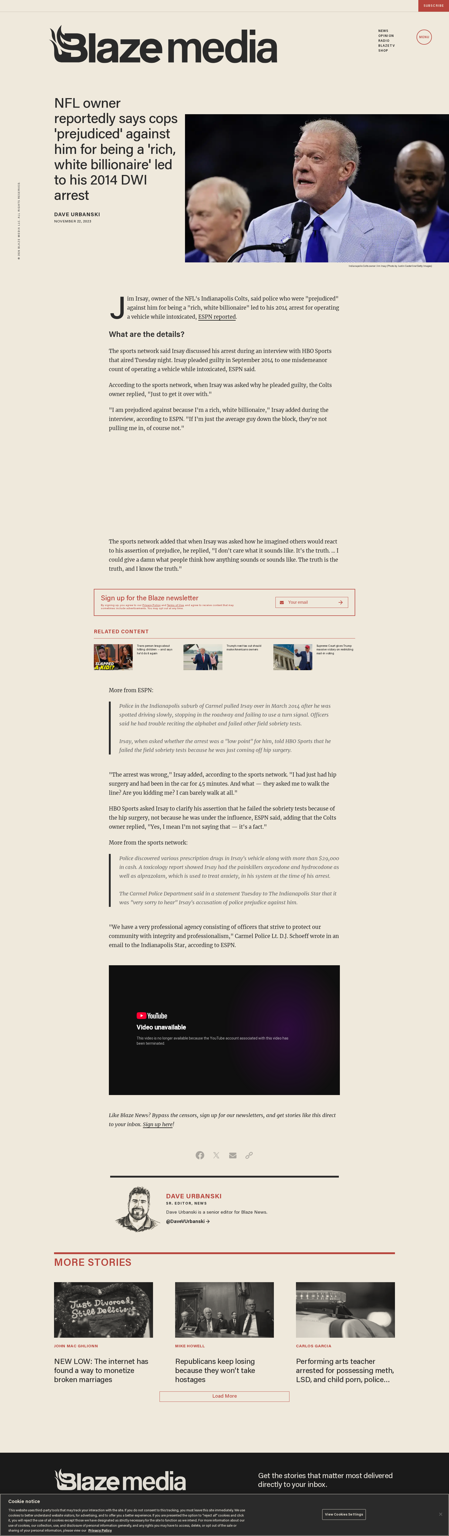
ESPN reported (217, 317)
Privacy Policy (151, 605)
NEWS (383, 31)
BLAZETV (386, 45)
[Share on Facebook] (200, 1155)
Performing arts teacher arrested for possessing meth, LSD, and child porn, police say (345, 1371)
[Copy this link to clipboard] (249, 1155)
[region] (224, 1515)
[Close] (440, 1514)
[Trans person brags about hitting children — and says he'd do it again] (113, 656)
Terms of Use (175, 605)
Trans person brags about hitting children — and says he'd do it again (154, 649)
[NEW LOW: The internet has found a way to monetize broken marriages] (103, 1309)
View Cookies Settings (344, 1514)
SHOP (383, 50)
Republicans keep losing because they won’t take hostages (215, 1371)
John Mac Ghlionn (76, 1346)
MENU (424, 37)
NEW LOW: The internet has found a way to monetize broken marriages (101, 1371)
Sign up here (158, 1124)
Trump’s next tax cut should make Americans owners (244, 647)
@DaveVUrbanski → (188, 1222)
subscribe (434, 6)
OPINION (386, 36)
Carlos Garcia (313, 1346)
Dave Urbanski (77, 215)
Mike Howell (190, 1346)
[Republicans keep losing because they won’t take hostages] (224, 1309)
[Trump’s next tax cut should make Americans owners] (202, 656)
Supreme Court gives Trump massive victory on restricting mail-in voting (334, 649)
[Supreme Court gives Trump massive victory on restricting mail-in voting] (292, 656)
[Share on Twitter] (216, 1155)
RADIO (384, 41)
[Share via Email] (232, 1155)
